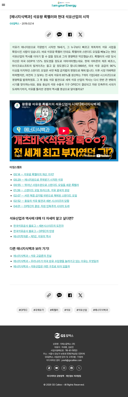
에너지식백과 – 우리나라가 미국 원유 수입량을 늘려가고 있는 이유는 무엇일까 (55, 261)
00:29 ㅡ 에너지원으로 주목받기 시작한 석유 (38, 179)
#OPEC (23, 309)
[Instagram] (64, 368)
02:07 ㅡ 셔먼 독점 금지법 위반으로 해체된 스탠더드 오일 (45, 195)
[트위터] (80, 34)
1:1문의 (80, 357)
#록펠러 (54, 309)
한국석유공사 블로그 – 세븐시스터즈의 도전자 (38, 225)
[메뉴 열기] (3, 5)
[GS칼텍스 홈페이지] (49, 368)
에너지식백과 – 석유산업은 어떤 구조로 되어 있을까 (41, 266)
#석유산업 (82, 309)
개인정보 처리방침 (73, 376)
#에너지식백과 (100, 309)
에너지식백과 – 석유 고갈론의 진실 (32, 255)
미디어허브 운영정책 (55, 376)
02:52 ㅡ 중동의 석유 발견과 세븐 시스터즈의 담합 (41, 200)
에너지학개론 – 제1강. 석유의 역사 (32, 236)
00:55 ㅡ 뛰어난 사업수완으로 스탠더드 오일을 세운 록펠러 (46, 185)
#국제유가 (39, 309)
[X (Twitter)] (78, 368)
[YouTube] (56, 368)
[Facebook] (71, 368)
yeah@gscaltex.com (71, 360)
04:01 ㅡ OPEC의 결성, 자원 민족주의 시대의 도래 (41, 206)
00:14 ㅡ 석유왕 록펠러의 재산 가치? (33, 174)
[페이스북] (70, 34)
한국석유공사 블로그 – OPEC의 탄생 (33, 231)
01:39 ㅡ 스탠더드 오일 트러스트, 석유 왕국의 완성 (41, 190)
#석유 (67, 309)
